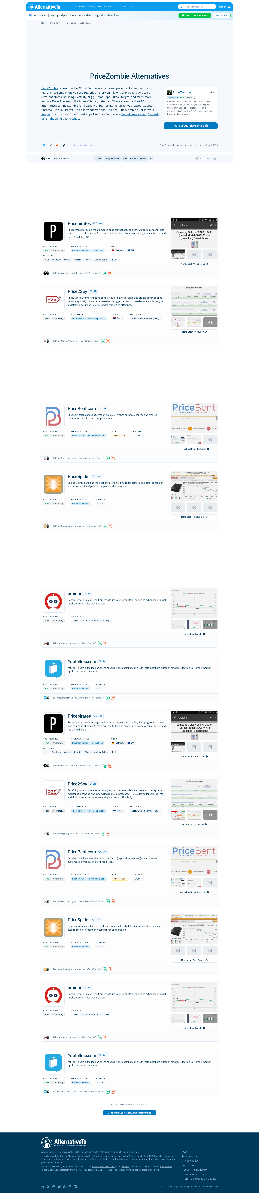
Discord (125, 1166)
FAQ (184, 1151)
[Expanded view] (197, 158)
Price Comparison (80, 250)
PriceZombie (49, 88)
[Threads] (64, 1186)
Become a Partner (193, 1174)
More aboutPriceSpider (193, 517)
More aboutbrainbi (193, 634)
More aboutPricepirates (193, 264)
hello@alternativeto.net (103, 1166)
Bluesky (45, 1169)
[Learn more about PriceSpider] (53, 484)
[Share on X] (50, 145)
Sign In (222, 6)
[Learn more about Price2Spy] (53, 299)
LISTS (131, 7)
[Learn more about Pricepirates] (53, 231)
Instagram (64, 1169)
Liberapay (145, 1169)
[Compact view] (201, 158)
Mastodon (167, 1166)
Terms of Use (190, 1156)
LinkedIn (76, 1169)
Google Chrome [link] (112, 158)
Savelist (153, 114)
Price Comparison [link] (138, 158)
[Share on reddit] (57, 145)
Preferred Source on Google (199, 1178)
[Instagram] (69, 1186)
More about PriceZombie (188, 125)
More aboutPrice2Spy (193, 331)
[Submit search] (181, 7)
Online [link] (98, 158)
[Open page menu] (229, 6)
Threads (54, 1169)
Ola (61, 1156)
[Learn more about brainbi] (53, 601)
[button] (98, 223)
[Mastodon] (53, 1186)
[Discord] (42, 1186)
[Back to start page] (48, 6)
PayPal (156, 1169)
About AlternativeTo (194, 1169)
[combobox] (197, 6)
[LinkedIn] (75, 1186)
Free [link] (125, 158)
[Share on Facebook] (44, 145)
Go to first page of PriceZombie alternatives (129, 1112)
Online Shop (97, 250)
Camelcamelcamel (133, 114)
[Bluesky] (59, 1186)
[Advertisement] (129, 46)
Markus (71, 1156)
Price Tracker (173, 97)
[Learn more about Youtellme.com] (53, 669)
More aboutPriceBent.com (193, 449)
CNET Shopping (51, 118)
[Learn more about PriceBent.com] (53, 416)
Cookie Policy (190, 1165)
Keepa (45, 114)
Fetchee (73, 118)
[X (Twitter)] (48, 1186)
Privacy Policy (190, 1160)
